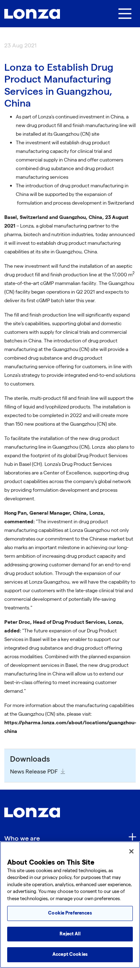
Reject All (70, 934)
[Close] (131, 851)
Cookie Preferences (70, 913)
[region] (70, 904)
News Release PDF (34, 771)
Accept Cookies (70, 954)
